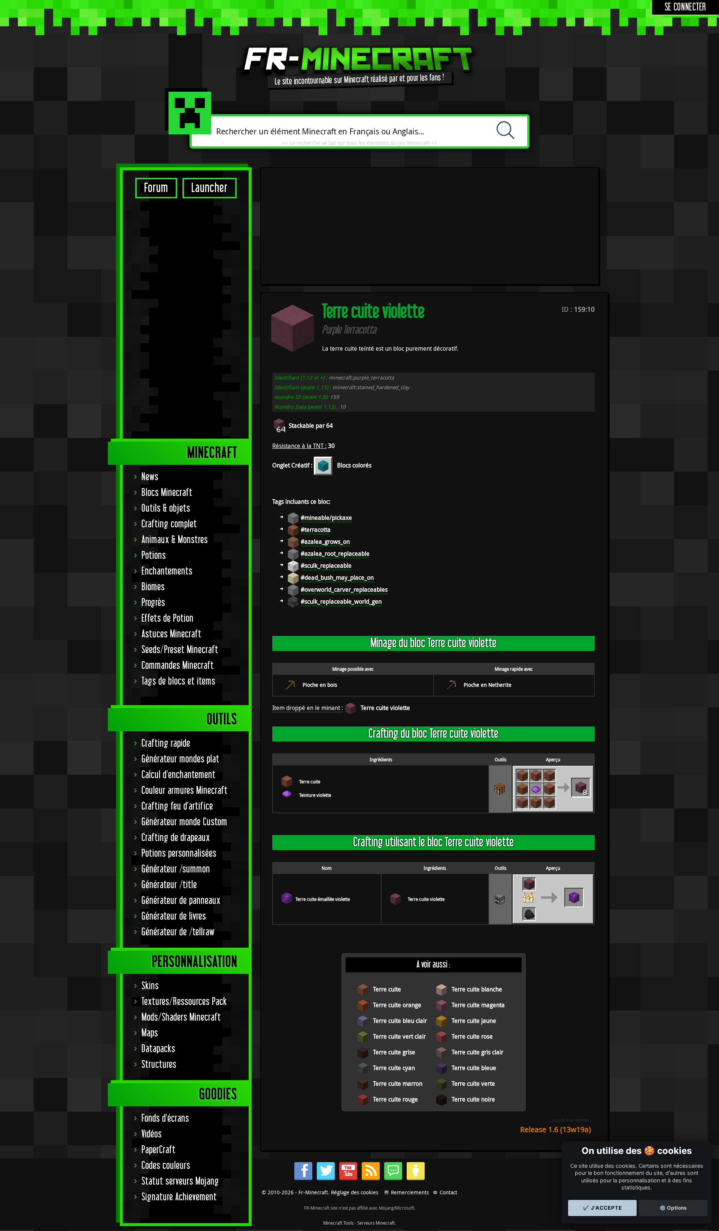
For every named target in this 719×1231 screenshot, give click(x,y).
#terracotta (316, 529)
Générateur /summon (176, 869)
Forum (156, 188)
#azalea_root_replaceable (335, 553)
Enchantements (167, 571)
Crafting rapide (166, 743)
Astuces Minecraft (171, 634)
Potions (154, 555)
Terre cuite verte (473, 1083)
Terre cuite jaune (474, 1021)
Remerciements (410, 1192)
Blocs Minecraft (167, 492)
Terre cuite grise (394, 1052)
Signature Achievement (179, 1197)
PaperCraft (159, 1150)
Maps (150, 1033)
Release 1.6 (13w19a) (555, 1129)
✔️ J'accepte (602, 1208)
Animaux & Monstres (175, 539)
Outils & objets (166, 508)
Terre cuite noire (473, 1099)
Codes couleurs (166, 1165)
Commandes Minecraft (178, 665)
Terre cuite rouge (395, 1099)
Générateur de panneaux (181, 900)
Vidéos (152, 1134)
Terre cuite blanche (477, 989)
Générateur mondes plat (180, 759)
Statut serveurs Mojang (180, 1181)
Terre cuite (309, 781)
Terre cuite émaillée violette (322, 899)
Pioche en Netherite (488, 684)
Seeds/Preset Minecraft (180, 650)
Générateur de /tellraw (178, 932)
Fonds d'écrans (165, 1118)
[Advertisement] (185, 318)
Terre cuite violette (385, 708)
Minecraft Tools (338, 1223)
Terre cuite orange (397, 1005)
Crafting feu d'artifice (177, 806)
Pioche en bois (320, 684)
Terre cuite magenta (478, 1005)
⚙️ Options (673, 1208)
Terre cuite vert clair (399, 1036)
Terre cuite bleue (474, 1068)
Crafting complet (169, 524)
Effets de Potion (168, 618)
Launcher (209, 188)
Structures (159, 1064)
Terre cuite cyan (394, 1068)
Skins (150, 986)
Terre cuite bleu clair (400, 1021)
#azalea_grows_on (325, 541)
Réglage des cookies (354, 1192)
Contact (448, 1192)
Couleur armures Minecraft (185, 790)
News (150, 477)
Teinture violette (315, 795)
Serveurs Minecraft (376, 1223)
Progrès (153, 602)
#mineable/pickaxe (326, 518)
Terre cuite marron (397, 1083)
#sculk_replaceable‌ (326, 565)
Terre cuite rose (472, 1036)
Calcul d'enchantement (179, 775)
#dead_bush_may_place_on (337, 577)
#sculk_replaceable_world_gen (341, 601)
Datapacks (158, 1048)
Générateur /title (169, 885)
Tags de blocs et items (178, 681)
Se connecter (685, 7)
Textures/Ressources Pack (184, 1001)
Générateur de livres (174, 916)
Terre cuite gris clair (477, 1052)
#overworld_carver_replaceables (344, 589)
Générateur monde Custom (184, 822)
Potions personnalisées (179, 853)
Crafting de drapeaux (176, 837)
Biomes (153, 587)
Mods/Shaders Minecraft (181, 1017)
